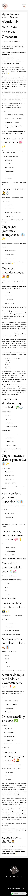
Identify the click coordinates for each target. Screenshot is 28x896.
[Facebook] (6, 876)
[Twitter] (10, 876)
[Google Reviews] (21, 876)
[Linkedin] (14, 876)
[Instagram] (17, 876)
